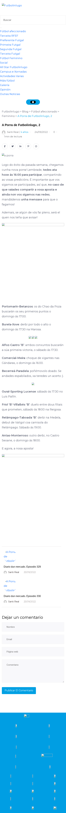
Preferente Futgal (12, 40)
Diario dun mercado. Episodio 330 (22, 596)
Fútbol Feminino (11, 58)
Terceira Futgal (10, 53)
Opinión (5, 89)
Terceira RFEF (9, 35)
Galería (4, 85)
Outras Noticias (10, 94)
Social (4, 62)
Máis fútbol (7, 80)
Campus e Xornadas (13, 71)
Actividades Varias (12, 76)
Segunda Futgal (10, 49)
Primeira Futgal (10, 44)
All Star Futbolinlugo (13, 67)
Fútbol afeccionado (13, 31)
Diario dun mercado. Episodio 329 (22, 566)
